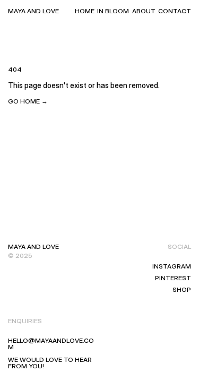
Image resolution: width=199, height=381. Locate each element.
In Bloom (113, 11)
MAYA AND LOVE (33, 11)
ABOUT (143, 11)
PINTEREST (173, 278)
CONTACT (174, 11)
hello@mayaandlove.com (51, 343)
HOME (84, 11)
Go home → (28, 101)
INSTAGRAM (171, 266)
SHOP (181, 289)
